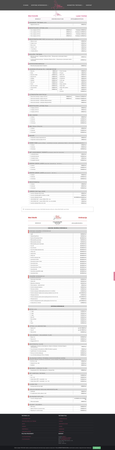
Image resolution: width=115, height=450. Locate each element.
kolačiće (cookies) (75, 447)
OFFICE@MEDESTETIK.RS (77, 19)
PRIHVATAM (96, 447)
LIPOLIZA (61, 421)
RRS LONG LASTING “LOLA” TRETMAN (29, 421)
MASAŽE (60, 426)
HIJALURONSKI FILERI (26, 418)
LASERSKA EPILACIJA (63, 418)
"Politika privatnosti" (58, 447)
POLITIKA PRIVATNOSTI (26, 436)
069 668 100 (38, 223)
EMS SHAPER (61, 431)
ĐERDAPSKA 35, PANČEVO (66, 437)
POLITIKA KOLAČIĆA (26, 439)
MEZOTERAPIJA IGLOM (26, 431)
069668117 (64, 436)
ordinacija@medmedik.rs (77, 223)
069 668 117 (38, 19)
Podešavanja (89, 447)
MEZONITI (24, 426)
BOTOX (23, 423)
